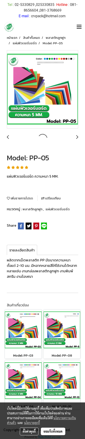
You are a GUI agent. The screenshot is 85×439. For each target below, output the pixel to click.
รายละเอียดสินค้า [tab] (22, 250)
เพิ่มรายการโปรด (21, 198)
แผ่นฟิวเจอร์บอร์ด (58, 209)
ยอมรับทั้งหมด (53, 431)
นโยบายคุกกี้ (32, 423)
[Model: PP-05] (42, 89)
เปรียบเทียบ (52, 198)
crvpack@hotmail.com (48, 16)
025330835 (45, 4)
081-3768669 (50, 10)
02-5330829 (24, 4)
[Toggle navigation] (79, 27)
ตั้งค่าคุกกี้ (29, 431)
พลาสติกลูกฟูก (33, 209)
